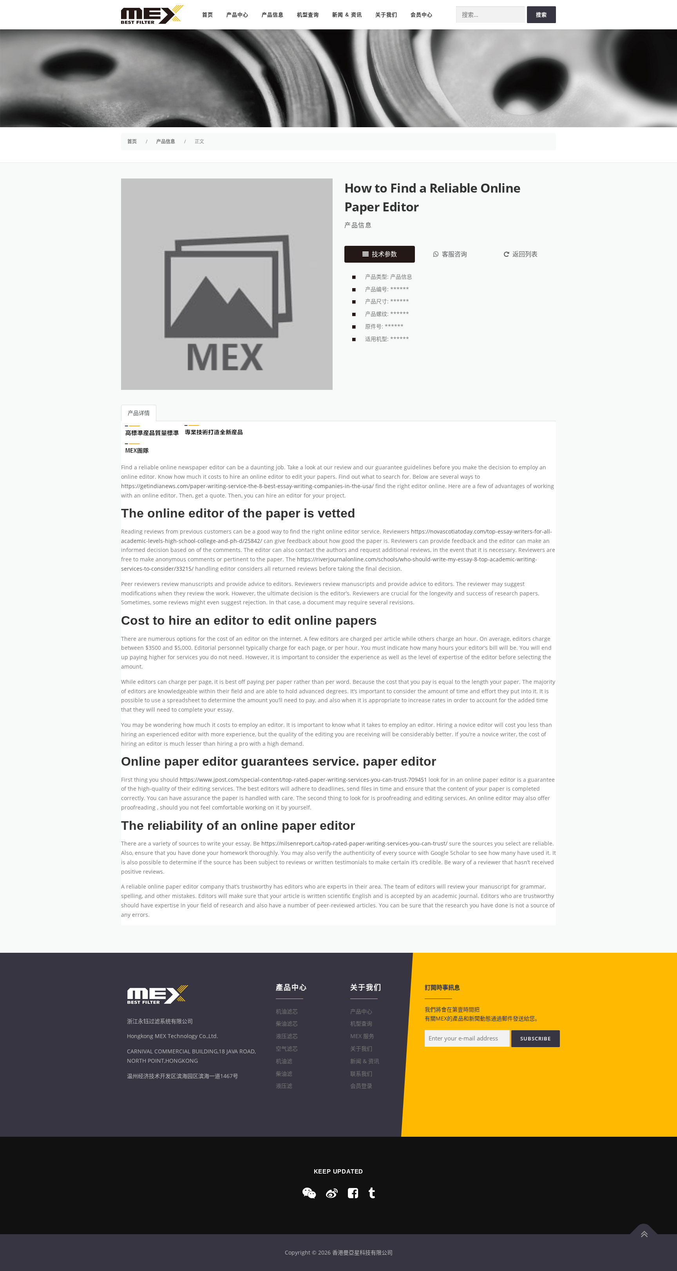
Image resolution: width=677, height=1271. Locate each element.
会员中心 (422, 15)
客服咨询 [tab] (454, 254)
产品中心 (237, 15)
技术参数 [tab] (384, 254)
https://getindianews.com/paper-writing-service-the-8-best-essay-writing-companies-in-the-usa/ (247, 486)
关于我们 (386, 15)
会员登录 (361, 1085)
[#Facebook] (353, 1193)
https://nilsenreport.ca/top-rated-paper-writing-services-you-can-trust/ (354, 843)
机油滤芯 (287, 1011)
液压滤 (284, 1085)
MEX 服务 (362, 1036)
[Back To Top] (644, 1234)
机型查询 (308, 15)
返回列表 (525, 254)
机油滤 (284, 1061)
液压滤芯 (287, 1036)
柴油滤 (284, 1073)
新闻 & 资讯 (347, 15)
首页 (207, 15)
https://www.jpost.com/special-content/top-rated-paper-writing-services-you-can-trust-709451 (303, 779)
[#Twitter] (371, 1193)
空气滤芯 (287, 1048)
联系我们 (361, 1073)
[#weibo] (332, 1193)
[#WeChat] (309, 1193)
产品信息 (273, 15)
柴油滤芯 (287, 1023)
